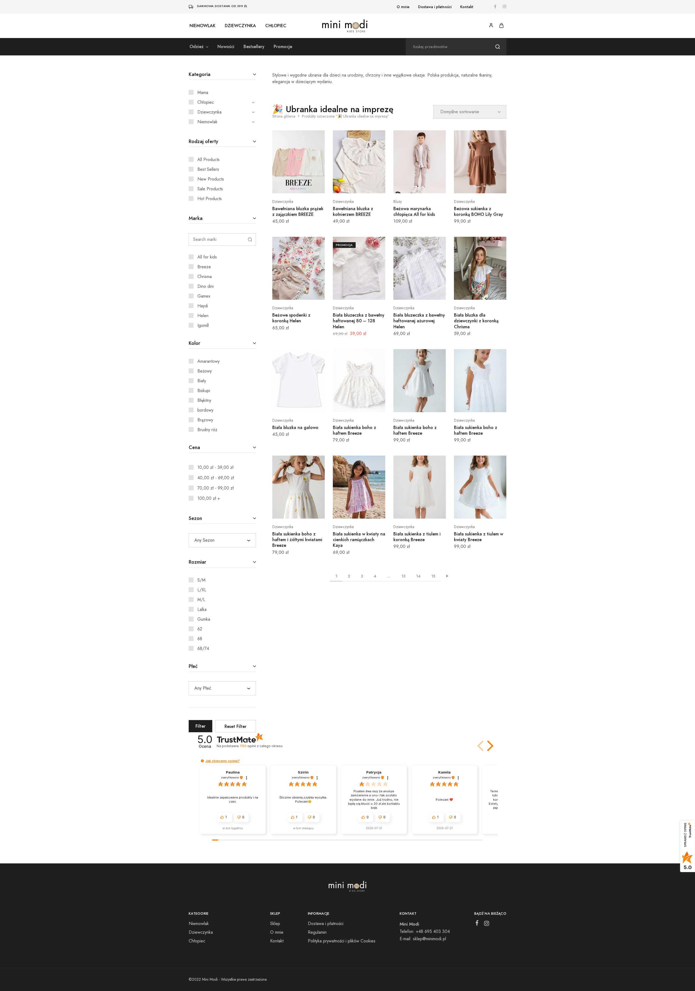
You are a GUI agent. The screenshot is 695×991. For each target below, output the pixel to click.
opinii (261, 746)
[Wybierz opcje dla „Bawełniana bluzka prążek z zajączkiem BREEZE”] (298, 185)
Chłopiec (275, 26)
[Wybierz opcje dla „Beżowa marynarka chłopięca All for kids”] (419, 185)
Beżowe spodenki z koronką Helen (291, 318)
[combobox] (222, 540)
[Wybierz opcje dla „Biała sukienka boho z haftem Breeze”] (358, 404)
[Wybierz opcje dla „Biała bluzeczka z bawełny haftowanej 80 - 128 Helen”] (358, 291)
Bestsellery (254, 47)
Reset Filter (236, 726)
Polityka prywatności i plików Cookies (341, 941)
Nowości (225, 47)
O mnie (403, 7)
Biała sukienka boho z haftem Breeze (354, 430)
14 (418, 576)
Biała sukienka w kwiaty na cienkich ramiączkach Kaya (359, 540)
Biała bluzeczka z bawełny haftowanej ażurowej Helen (419, 321)
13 (403, 576)
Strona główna (283, 116)
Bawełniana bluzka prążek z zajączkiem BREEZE (297, 211)
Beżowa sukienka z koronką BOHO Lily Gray (478, 211)
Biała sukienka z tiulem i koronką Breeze (417, 537)
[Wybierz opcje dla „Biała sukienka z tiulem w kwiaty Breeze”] (480, 510)
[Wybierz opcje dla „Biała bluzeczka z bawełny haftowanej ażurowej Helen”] (419, 291)
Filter (200, 726)
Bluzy (397, 201)
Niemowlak (202, 26)
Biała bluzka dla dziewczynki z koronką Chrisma (476, 321)
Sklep (275, 923)
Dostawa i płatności (434, 7)
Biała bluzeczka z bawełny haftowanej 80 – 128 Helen (358, 321)
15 (433, 576)
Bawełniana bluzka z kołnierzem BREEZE (353, 211)
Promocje (283, 47)
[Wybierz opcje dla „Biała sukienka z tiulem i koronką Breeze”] (419, 510)
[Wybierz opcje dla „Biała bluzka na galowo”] (298, 404)
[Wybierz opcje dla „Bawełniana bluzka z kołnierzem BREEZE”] (358, 185)
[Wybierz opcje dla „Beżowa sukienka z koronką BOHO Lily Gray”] (480, 185)
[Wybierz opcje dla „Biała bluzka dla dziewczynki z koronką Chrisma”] (480, 291)
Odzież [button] (196, 47)
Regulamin (317, 932)
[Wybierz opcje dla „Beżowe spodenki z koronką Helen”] (298, 291)
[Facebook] (477, 924)
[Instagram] (486, 924)
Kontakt (466, 7)
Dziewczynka (240, 26)
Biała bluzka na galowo (295, 427)
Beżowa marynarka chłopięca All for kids (414, 211)
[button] (489, 746)
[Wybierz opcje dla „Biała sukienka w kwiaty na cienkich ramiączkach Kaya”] (358, 510)
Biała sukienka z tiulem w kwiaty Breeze (478, 537)
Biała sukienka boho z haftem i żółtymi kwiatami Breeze (297, 540)
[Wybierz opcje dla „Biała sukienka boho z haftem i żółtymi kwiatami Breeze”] (298, 510)
